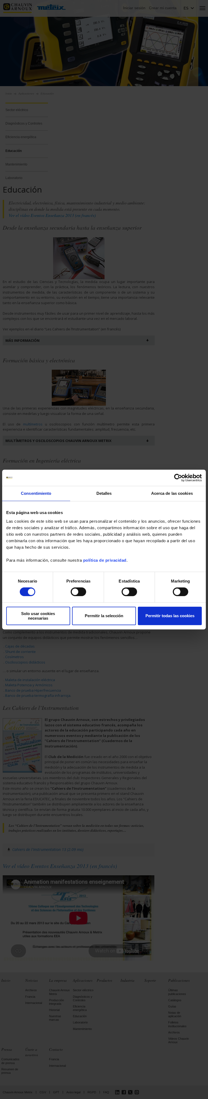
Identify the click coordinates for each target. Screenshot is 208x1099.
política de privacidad (104, 560)
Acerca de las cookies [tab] (172, 493)
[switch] (78, 591)
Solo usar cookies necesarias (38, 615)
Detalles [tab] (104, 493)
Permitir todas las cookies (169, 615)
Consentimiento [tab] (36, 493)
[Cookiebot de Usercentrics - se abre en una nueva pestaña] (178, 478)
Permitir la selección (104, 615)
